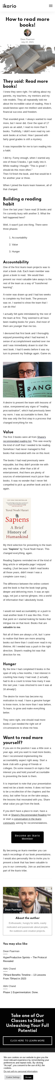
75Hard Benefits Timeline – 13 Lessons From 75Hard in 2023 (27, 974)
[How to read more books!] (27, 59)
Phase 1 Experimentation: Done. (27, 989)
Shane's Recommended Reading (29, 815)
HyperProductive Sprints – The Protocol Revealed (27, 956)
